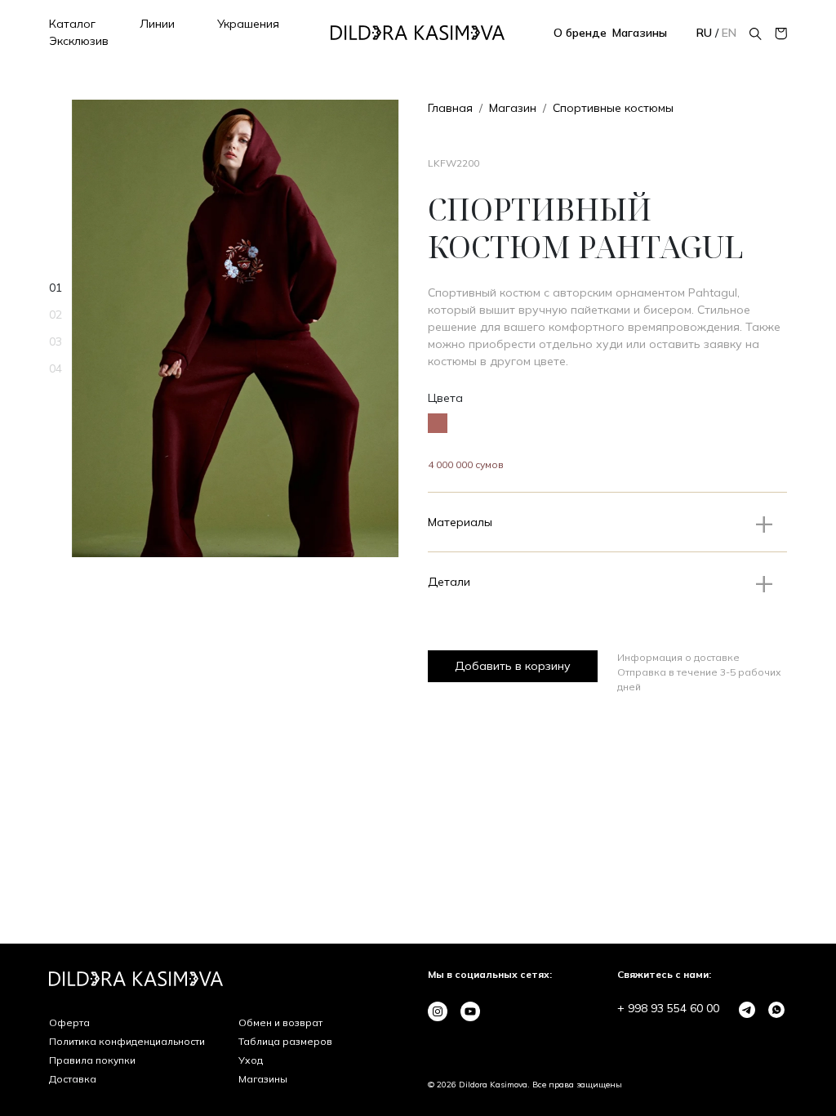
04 (55, 368)
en (729, 32)
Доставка (72, 1079)
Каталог (72, 23)
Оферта (69, 1022)
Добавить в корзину (513, 665)
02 (55, 314)
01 (55, 287)
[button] (607, 522)
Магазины (639, 32)
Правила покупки (92, 1060)
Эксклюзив (79, 40)
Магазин (512, 107)
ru (705, 32)
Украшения (248, 23)
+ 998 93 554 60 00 (668, 1008)
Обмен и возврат (280, 1022)
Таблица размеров (285, 1041)
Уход (250, 1060)
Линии (157, 23)
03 (55, 341)
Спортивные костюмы (613, 107)
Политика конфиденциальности (127, 1041)
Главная (450, 107)
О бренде (580, 32)
